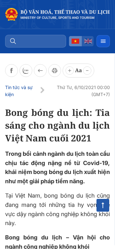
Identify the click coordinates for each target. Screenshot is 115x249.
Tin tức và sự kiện (19, 91)
